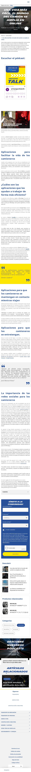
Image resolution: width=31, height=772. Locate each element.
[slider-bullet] (6, 673)
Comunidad (8, 35)
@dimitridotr (23, 463)
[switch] (4, 530)
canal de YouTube (24, 409)
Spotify (21, 356)
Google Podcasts (9, 358)
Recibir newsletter (10, 529)
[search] (25, 2)
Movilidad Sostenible (9, 633)
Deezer (25, 356)
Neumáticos (6, 629)
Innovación (15, 629)
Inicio (2, 35)
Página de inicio (5, 5)
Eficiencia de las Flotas (9, 625)
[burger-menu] (28, 2)
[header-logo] (6, 2)
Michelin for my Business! (7, 356)
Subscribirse (15, 554)
